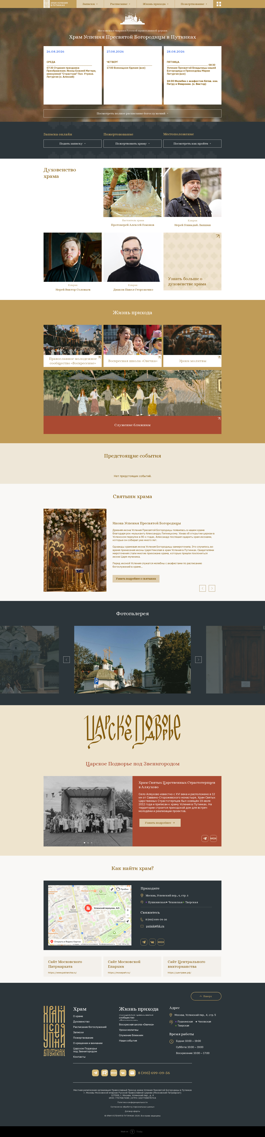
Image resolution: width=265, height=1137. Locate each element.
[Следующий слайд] (212, 588)
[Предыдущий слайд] (202, 588)
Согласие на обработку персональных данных (132, 1107)
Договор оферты (132, 1111)
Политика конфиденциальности (132, 1102)
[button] (219, 4)
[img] (192, 261)
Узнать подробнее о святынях (136, 578)
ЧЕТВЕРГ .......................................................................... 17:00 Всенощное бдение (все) (129, 64)
